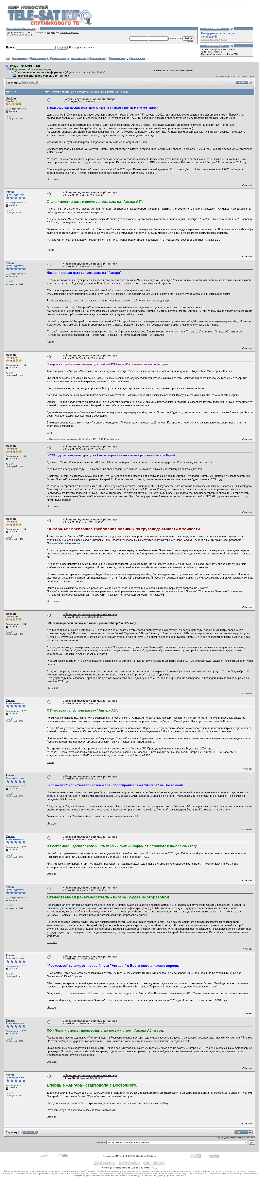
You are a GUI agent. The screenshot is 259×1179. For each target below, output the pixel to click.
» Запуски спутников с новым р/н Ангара (90, 192)
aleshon (11, 98)
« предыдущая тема (225, 76)
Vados (100, 72)
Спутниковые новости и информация (39, 72)
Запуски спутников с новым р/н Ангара (43, 75)
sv (84, 72)
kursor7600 (233, 54)
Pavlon (10, 191)
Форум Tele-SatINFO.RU (25, 66)
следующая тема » (245, 76)
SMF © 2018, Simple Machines (141, 1156)
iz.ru (49, 432)
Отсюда (51, 823)
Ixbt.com (52, 942)
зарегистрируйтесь (69, 32)
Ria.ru (50, 249)
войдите (51, 32)
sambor (91, 72)
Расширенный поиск (81, 47)
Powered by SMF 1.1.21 (114, 1156)
